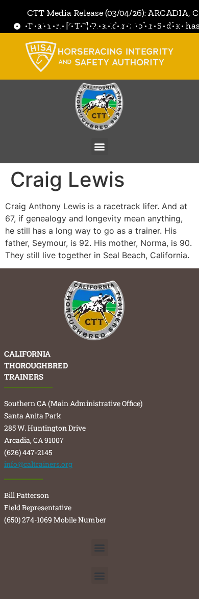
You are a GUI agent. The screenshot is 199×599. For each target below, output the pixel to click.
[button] (99, 146)
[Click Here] (99, 56)
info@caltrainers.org (38, 464)
